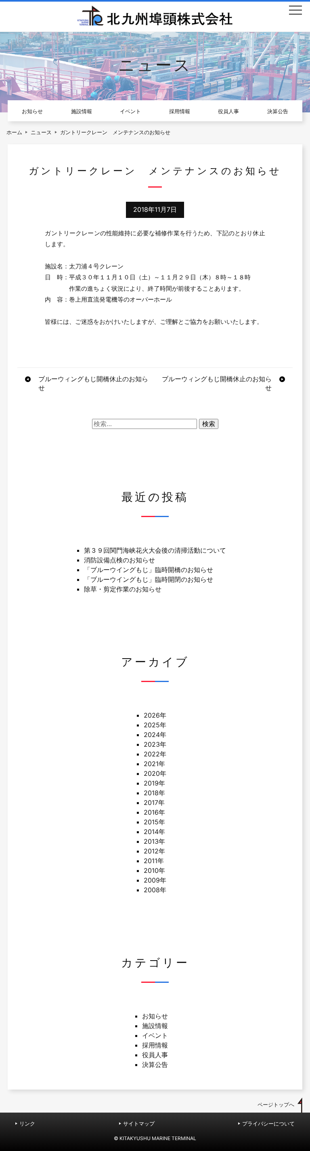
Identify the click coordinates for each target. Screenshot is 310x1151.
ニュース (41, 132)
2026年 (155, 715)
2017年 (154, 802)
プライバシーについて (268, 1124)
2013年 (154, 841)
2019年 (154, 783)
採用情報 (179, 111)
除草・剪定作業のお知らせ (122, 589)
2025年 (155, 725)
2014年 (154, 832)
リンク (27, 1124)
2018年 (154, 793)
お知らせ (32, 111)
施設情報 (81, 111)
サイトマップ (139, 1124)
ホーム (14, 132)
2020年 (155, 773)
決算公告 (277, 111)
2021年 (154, 764)
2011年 (154, 861)
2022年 (155, 754)
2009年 (155, 880)
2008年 (155, 890)
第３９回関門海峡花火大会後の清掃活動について (155, 550)
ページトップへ (276, 1105)
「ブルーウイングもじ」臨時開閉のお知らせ (148, 579)
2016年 (154, 812)
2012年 (154, 851)
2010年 (154, 870)
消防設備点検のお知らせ (119, 560)
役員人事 (228, 111)
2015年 (154, 822)
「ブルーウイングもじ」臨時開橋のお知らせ (148, 570)
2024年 (155, 735)
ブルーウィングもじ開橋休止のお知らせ (93, 383)
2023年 (155, 744)
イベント (130, 111)
